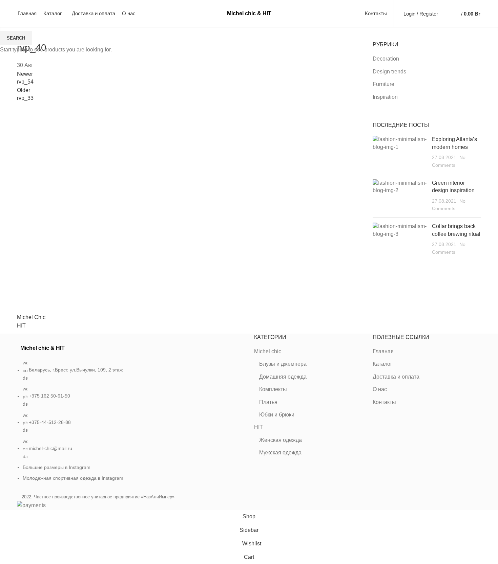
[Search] (444, 13)
